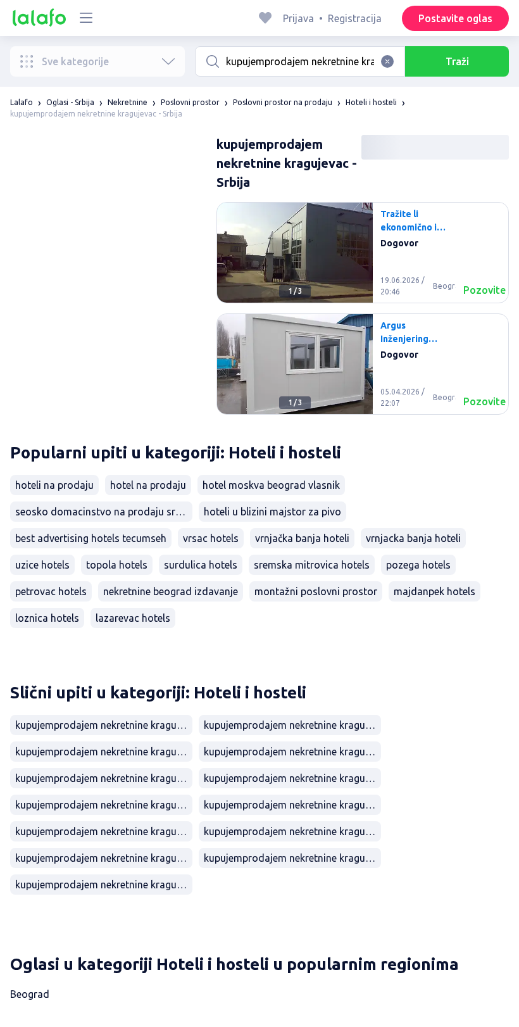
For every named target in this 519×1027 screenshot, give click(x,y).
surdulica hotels (200, 564)
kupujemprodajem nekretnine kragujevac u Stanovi (103, 725)
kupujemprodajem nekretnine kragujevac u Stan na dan (292, 751)
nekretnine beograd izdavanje (170, 591)
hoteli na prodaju (54, 485)
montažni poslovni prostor (315, 591)
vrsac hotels (211, 538)
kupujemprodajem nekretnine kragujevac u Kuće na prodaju (292, 804)
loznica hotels (47, 618)
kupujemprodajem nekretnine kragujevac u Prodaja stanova (103, 778)
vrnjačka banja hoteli (302, 538)
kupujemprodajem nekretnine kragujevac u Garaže (103, 884)
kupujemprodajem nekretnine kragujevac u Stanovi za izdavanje (292, 725)
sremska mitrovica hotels (312, 564)
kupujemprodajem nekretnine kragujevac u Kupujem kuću (103, 831)
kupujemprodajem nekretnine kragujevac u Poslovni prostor (292, 831)
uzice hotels (42, 564)
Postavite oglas (455, 18)
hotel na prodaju (148, 485)
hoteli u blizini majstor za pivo (272, 511)
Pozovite (484, 290)
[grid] (362, 313)
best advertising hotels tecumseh (90, 538)
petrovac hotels (51, 591)
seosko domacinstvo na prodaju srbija (103, 511)
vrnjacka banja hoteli (413, 538)
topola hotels (116, 564)
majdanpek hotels (434, 591)
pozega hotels (418, 564)
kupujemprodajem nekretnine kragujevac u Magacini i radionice (292, 858)
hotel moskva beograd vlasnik (271, 485)
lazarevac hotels (133, 618)
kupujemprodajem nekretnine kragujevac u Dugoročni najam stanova (103, 751)
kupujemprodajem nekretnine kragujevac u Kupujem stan (292, 778)
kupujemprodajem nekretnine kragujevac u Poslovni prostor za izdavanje (103, 858)
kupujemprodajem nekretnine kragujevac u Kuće (103, 804)
